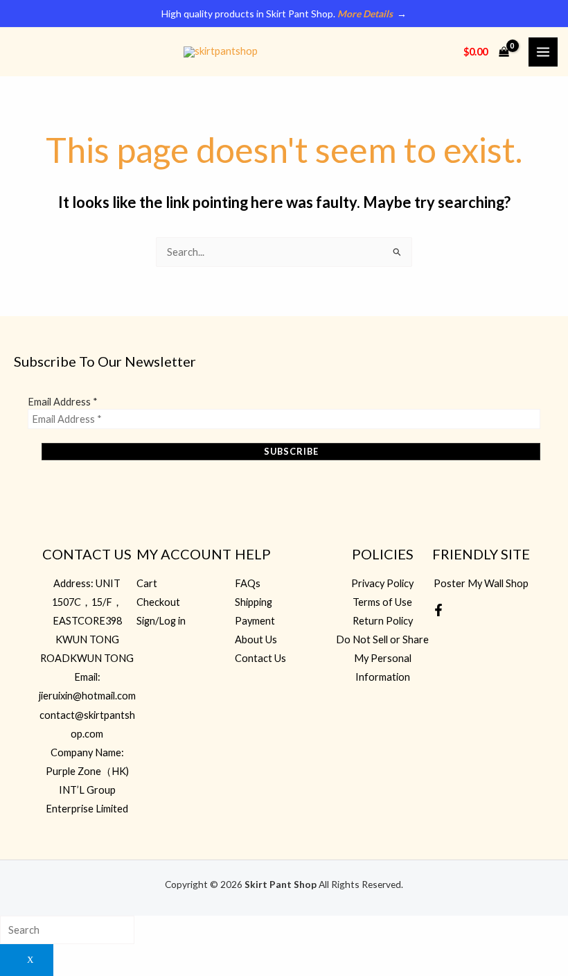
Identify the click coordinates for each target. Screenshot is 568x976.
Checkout (158, 602)
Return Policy (383, 621)
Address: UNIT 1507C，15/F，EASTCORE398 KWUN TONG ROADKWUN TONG (87, 620)
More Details (365, 13)
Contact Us (260, 658)
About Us (256, 639)
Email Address (63, 402)
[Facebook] (438, 610)
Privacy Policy (382, 583)
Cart (146, 583)
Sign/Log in (161, 621)
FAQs (247, 583)
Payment (255, 621)
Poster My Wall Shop (481, 583)
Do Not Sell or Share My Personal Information (382, 658)
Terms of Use (382, 602)
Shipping (253, 602)
